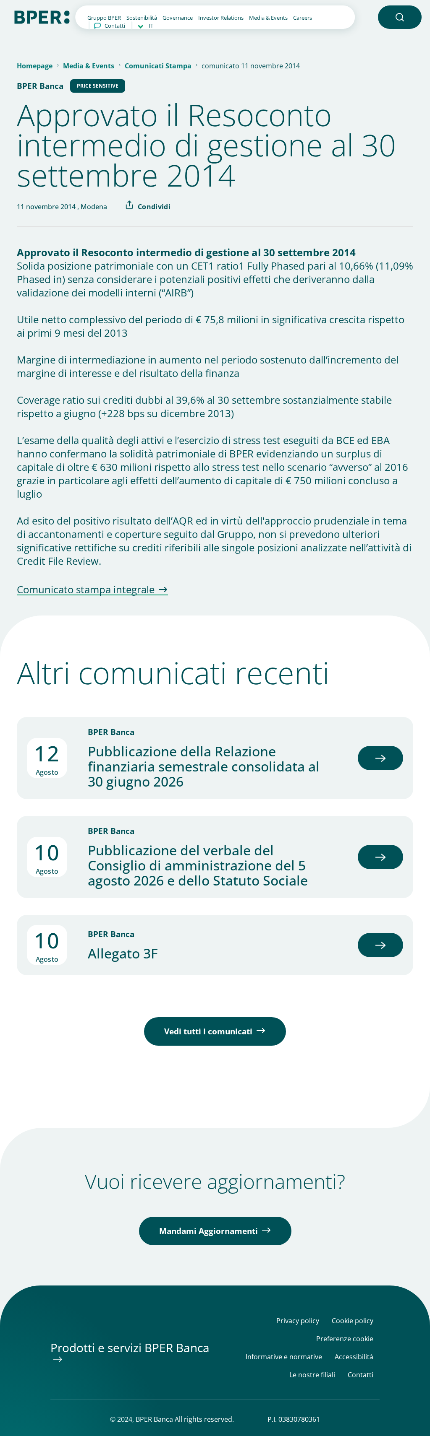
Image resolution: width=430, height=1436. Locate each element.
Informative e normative (284, 1357)
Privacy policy (297, 1321)
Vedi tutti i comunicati (208, 1031)
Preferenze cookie (344, 1339)
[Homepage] (42, 16)
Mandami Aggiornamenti (208, 1231)
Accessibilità (354, 1357)
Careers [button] (302, 17)
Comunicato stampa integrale (86, 589)
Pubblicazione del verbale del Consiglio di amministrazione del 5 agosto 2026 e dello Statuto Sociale (198, 865)
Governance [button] (178, 17)
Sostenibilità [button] (141, 17)
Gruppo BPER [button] (104, 17)
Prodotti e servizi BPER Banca (130, 1348)
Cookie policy (352, 1321)
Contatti (115, 25)
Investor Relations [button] (221, 17)
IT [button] (151, 25)
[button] (400, 17)
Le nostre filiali (312, 1375)
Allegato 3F (123, 953)
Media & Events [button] (268, 17)
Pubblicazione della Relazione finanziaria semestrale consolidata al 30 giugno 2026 (204, 766)
